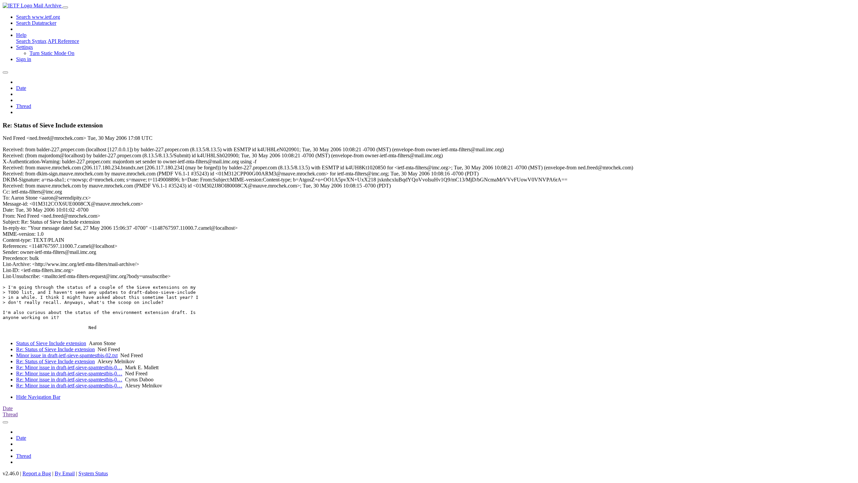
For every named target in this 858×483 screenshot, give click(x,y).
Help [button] (21, 35)
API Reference (63, 41)
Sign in (23, 59)
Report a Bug (36, 473)
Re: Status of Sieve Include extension (55, 349)
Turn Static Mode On (51, 53)
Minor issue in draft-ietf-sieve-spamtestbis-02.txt (67, 355)
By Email (65, 473)
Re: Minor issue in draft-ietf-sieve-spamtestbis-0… (69, 367)
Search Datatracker (36, 23)
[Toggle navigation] (65, 7)
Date (21, 88)
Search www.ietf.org (38, 17)
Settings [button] (24, 47)
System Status (93, 473)
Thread (23, 106)
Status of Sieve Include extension (51, 343)
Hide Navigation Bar (38, 397)
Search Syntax (31, 41)
